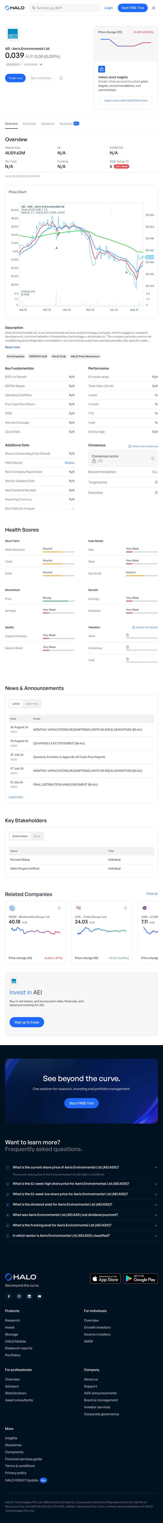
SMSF (88, 1341)
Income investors (97, 1334)
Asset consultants (19, 1400)
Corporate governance (101, 1414)
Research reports (18, 1348)
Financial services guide (23, 1459)
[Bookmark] (61, 78)
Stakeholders (20, 836)
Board (37, 836)
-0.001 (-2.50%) (143, 32)
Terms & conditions (20, 1466)
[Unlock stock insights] (102, 69)
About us (91, 1379)
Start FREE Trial (133, 8)
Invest (9, 1327)
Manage (11, 1334)
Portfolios (12, 1355)
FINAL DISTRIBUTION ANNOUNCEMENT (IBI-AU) (65, 784)
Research (12, 1320)
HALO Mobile (15, 1341)
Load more (16, 797)
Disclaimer (13, 1445)
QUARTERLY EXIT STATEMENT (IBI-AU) (59, 743)
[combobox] (14, 64)
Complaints (14, 1452)
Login (109, 8)
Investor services (97, 1407)
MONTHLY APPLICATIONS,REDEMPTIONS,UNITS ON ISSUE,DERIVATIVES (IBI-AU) (87, 729)
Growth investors (97, 1327)
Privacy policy (16, 1473)
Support (90, 1386)
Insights (11, 1438)
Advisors (12, 1386)
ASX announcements (100, 1393)
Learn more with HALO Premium (126, 100)
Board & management (101, 1400)
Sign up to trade (27, 1022)
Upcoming (32, 703)
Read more (12, 347)
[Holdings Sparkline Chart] (125, 47)
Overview (91, 1320)
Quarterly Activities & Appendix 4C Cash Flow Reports (69, 757)
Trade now (15, 78)
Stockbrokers (15, 1393)
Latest (16, 703)
